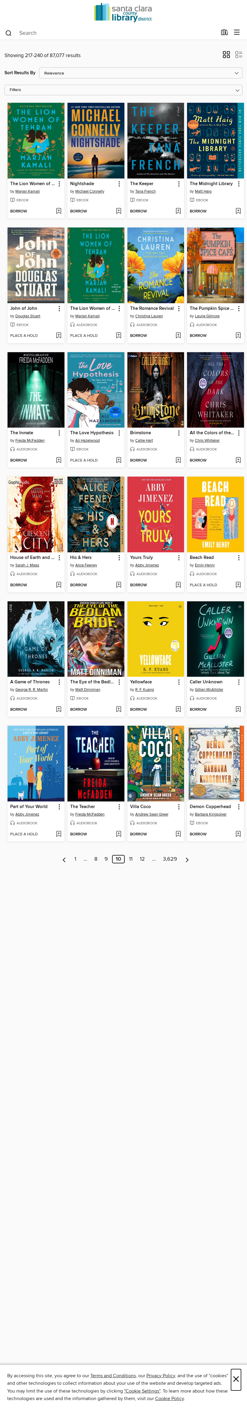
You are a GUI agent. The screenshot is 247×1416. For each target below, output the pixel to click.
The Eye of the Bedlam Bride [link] (93, 682)
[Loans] (224, 33)
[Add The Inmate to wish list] (58, 461)
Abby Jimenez (147, 565)
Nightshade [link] (82, 184)
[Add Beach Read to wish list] (238, 585)
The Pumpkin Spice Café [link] (213, 308)
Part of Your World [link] (29, 807)
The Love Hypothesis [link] (92, 433)
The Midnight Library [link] (211, 184)
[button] (226, 56)
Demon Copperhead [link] (210, 807)
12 (142, 859)
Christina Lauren (149, 316)
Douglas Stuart (27, 316)
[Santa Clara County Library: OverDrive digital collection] (123, 13)
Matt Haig (203, 191)
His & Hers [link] (81, 557)
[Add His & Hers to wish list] (118, 585)
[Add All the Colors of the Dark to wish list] (238, 461)
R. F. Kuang (144, 689)
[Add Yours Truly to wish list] (178, 585)
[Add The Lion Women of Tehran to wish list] (58, 211)
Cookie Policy (169, 1399)
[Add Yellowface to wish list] (178, 710)
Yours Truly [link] (141, 557)
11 (131, 859)
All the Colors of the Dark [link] (213, 433)
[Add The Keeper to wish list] (178, 211)
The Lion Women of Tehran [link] (33, 184)
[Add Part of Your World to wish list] (58, 834)
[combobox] (111, 33)
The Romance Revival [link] (152, 308)
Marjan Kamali (27, 191)
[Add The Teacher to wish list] (118, 834)
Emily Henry (205, 565)
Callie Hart (144, 440)
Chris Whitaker (207, 440)
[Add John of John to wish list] (58, 336)
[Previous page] (64, 859)
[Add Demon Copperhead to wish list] (238, 834)
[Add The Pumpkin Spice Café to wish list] (238, 336)
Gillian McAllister (209, 689)
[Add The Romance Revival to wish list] (178, 336)
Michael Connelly (89, 191)
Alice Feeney (86, 565)
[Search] (9, 33)
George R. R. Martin (31, 689)
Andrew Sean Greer (151, 814)
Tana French (145, 191)
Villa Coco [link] (140, 807)
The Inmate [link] (21, 433)
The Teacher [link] (82, 807)
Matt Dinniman (87, 689)
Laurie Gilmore (207, 316)
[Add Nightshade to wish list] (118, 211)
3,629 (170, 859)
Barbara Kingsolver (211, 814)
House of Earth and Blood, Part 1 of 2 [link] (33, 557)
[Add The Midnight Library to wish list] (238, 211)
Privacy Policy (160, 1376)
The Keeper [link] (141, 184)
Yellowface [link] (141, 682)
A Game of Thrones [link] (30, 682)
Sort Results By (20, 73)
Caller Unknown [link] (206, 682)
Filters (15, 90)
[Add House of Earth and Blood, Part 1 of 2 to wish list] (58, 585)
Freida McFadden (30, 440)
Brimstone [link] (140, 433)
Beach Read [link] (202, 557)
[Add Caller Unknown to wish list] (238, 710)
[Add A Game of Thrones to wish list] (58, 710)
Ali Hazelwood (87, 440)
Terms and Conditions (113, 1376)
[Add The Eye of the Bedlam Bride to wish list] (118, 710)
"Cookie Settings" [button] (142, 1391)
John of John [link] (23, 308)
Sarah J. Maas (27, 565)
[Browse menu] (236, 33)
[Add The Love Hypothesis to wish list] (118, 461)
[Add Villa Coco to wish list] (178, 834)
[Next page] (187, 859)
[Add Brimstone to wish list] (178, 461)
